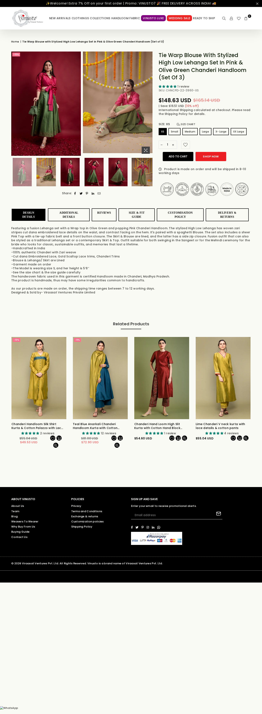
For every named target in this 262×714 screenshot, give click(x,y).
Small (174, 131)
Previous (14, 103)
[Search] (224, 18)
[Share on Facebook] (75, 193)
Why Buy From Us (23, 527)
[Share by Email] (99, 193)
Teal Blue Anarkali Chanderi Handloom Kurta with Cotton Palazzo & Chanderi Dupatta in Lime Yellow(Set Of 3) (96, 426)
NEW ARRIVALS (59, 18)
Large (205, 131)
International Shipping (176, 110)
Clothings (80, 18)
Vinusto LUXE (153, 18)
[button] (168, 86)
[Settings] (231, 18)
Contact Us (19, 537)
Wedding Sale (179, 18)
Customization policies (87, 521)
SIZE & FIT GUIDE (137, 214)
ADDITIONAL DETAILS (68, 214)
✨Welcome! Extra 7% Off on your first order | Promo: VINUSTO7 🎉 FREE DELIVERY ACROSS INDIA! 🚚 (131, 3)
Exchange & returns (84, 516)
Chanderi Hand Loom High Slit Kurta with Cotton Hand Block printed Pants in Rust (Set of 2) (158, 426)
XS (162, 131)
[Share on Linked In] (93, 193)
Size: (177, 124)
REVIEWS (104, 212)
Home (15, 41)
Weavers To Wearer (24, 521)
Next (148, 103)
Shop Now (211, 156)
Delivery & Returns (227, 214)
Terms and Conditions (86, 511)
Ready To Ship (204, 18)
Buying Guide (20, 532)
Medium (190, 131)
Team (15, 511)
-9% (77, 339)
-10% (16, 54)
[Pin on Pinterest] (87, 193)
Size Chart (187, 124)
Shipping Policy (176, 114)
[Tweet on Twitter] (81, 193)
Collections (100, 18)
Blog (14, 516)
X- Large (221, 131)
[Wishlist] (238, 18)
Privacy (76, 506)
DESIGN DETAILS (28, 214)
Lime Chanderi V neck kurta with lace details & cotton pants (220, 426)
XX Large (238, 131)
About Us (17, 506)
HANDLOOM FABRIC (125, 18)
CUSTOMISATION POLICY (180, 214)
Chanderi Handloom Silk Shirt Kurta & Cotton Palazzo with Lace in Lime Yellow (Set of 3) (37, 426)
